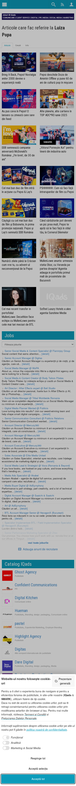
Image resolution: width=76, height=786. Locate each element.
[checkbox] (12, 737)
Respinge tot (38, 758)
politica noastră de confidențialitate (47, 729)
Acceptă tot (38, 779)
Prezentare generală (65, 681)
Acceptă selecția (38, 768)
